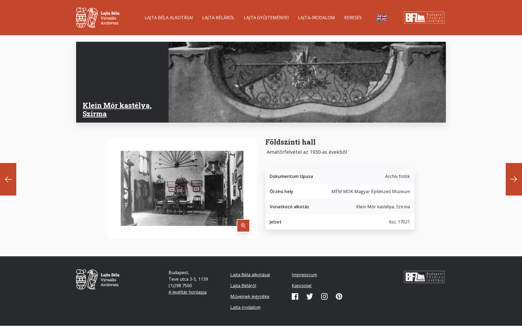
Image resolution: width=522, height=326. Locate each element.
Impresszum (304, 275)
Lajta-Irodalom (316, 18)
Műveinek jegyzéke (249, 296)
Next (514, 179)
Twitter (309, 296)
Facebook (295, 296)
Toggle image (243, 225)
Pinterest (339, 296)
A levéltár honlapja (188, 292)
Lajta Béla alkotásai (169, 18)
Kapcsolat (302, 286)
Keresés (353, 18)
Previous (8, 179)
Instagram (324, 296)
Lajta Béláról (218, 18)
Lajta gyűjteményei (266, 18)
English (382, 17)
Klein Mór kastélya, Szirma (117, 109)
